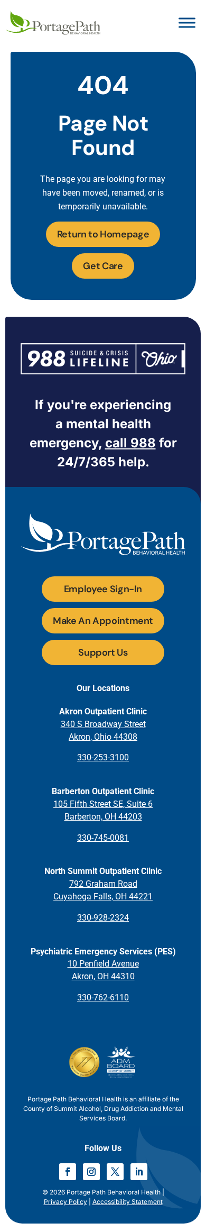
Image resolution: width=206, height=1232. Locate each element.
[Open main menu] (187, 22)
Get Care (103, 266)
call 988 (130, 442)
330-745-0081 (103, 838)
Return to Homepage (103, 234)
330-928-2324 (103, 918)
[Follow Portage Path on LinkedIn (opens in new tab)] (138, 1171)
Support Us (102, 652)
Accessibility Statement (127, 1202)
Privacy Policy (65, 1202)
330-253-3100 (103, 757)
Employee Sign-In (103, 589)
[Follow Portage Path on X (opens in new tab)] (115, 1171)
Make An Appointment (103, 620)
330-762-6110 (103, 997)
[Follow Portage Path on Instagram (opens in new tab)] (91, 1171)
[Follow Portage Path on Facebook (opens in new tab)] (67, 1171)
